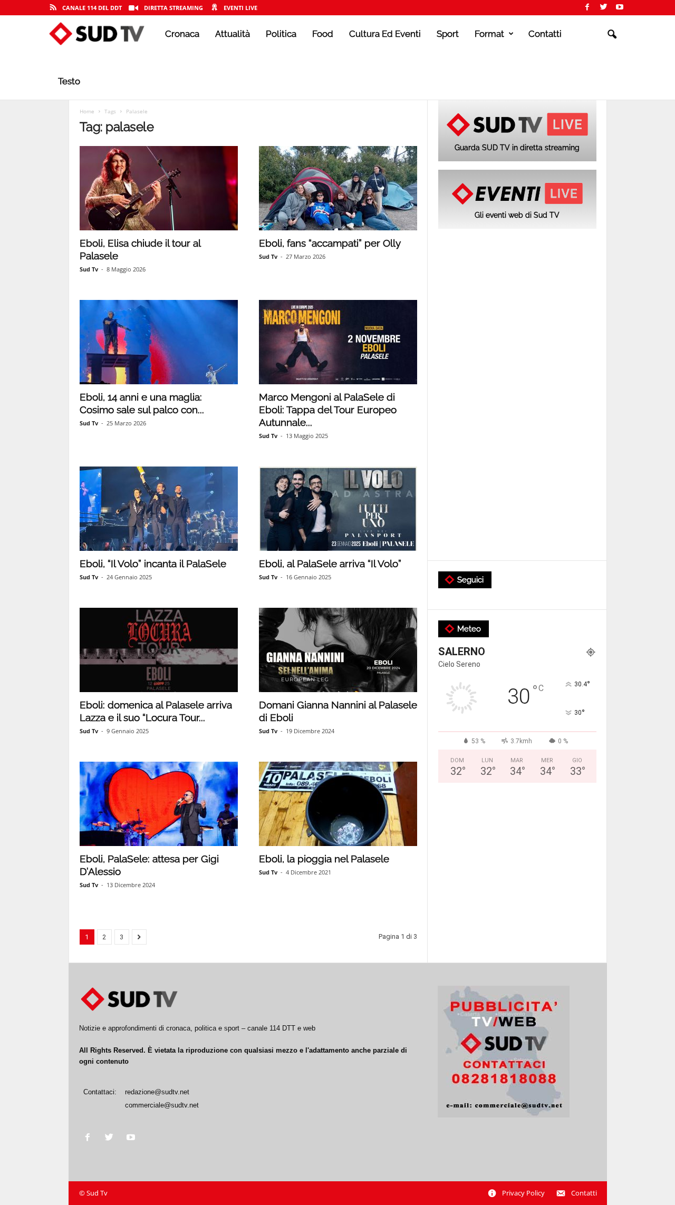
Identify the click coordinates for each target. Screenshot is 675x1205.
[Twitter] (603, 7)
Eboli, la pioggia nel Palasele (324, 858)
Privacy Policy (523, 1193)
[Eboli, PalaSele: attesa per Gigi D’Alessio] (159, 804)
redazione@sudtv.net (157, 1092)
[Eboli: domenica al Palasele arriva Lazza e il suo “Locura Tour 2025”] (159, 650)
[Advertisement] (517, 395)
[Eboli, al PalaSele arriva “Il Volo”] (338, 509)
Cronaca (182, 33)
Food (322, 33)
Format (489, 33)
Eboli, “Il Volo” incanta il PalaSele (153, 563)
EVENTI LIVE (240, 8)
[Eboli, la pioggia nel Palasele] (338, 804)
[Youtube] (619, 7)
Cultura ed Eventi (385, 33)
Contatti (545, 33)
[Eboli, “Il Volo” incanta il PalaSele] (159, 509)
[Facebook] (587, 7)
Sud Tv (89, 269)
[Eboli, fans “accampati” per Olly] (338, 188)
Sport (448, 33)
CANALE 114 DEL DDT (92, 8)
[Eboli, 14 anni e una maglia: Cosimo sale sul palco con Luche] (159, 342)
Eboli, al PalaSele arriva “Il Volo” (330, 563)
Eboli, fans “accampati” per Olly (330, 243)
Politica (281, 33)
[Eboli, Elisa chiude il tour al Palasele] (159, 188)
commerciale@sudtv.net (162, 1105)
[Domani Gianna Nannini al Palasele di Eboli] (338, 650)
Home (87, 111)
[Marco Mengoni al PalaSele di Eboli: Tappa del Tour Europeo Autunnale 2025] (338, 342)
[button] (611, 34)
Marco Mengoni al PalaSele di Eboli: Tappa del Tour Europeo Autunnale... (328, 409)
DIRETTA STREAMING (173, 8)
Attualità (232, 33)
